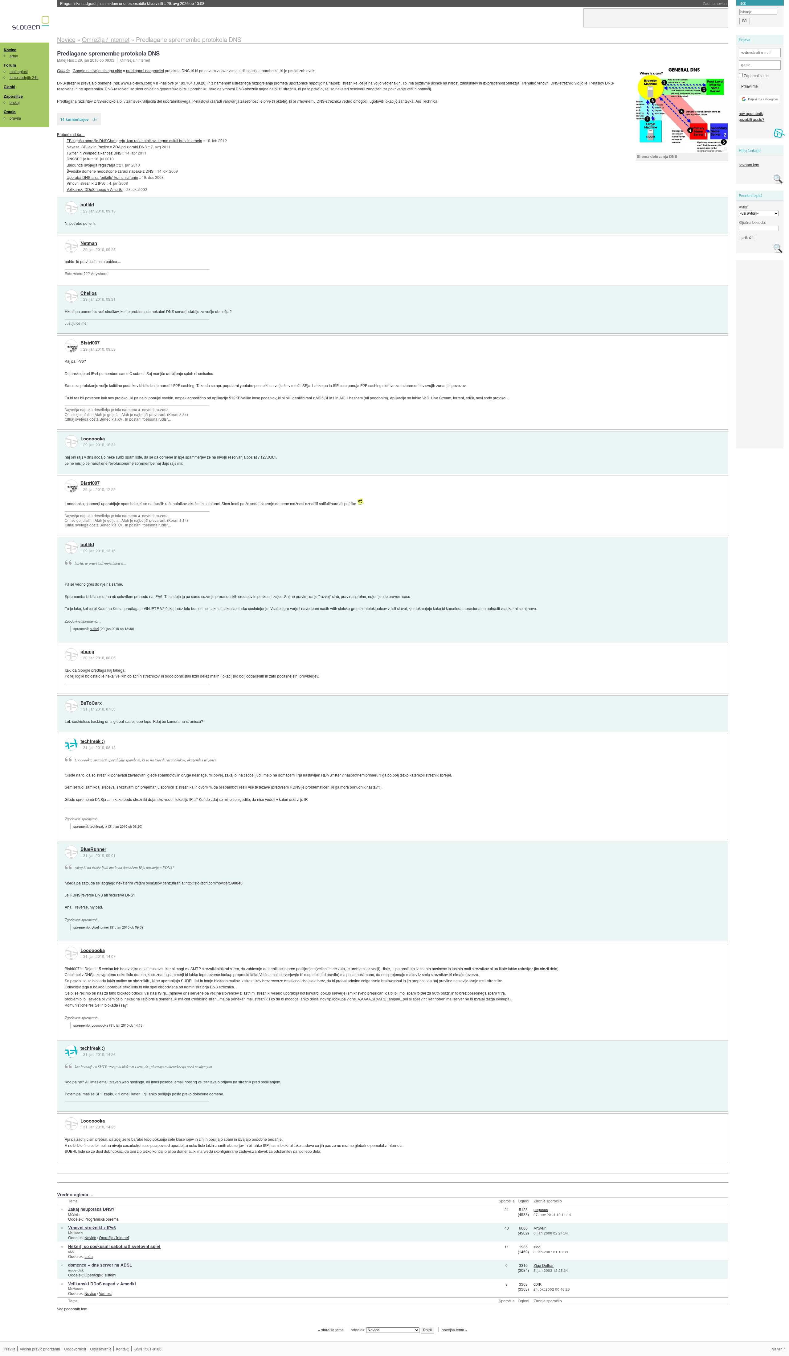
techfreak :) (92, 741)
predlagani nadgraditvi (145, 70)
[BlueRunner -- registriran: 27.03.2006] (71, 852)
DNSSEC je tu (78, 158)
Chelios (88, 293)
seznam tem (749, 164)
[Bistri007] (71, 346)
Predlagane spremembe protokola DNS (108, 53)
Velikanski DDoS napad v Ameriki (95, 189)
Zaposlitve (13, 96)
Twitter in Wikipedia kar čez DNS (94, 152)
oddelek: (358, 1329)
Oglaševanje (101, 1348)
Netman (88, 243)
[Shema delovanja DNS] (682, 110)
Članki (9, 86)
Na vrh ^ (778, 1348)
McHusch (75, 1232)
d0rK (537, 1284)
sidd (71, 1251)
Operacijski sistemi (100, 1274)
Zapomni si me (756, 75)
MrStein (74, 1214)
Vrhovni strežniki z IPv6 (86, 183)
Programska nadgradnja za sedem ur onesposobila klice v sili (132, 3)
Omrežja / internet (135, 60)
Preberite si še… (71, 134)
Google (63, 70)
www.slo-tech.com (136, 82)
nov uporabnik (751, 113)
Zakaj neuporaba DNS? (91, 1209)
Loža (88, 1256)
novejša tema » (454, 1329)
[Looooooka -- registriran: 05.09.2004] (71, 441)
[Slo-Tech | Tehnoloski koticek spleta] (31, 24)
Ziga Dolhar (543, 1265)
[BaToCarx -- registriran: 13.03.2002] (71, 705)
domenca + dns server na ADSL (100, 1265)
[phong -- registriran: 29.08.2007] (71, 654)
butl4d (87, 205)
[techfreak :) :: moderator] (71, 744)
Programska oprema (101, 1219)
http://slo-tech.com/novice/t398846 (214, 882)
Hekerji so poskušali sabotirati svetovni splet (114, 1246)
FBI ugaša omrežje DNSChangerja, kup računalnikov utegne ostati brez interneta (134, 140)
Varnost (105, 1293)
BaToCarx (91, 703)
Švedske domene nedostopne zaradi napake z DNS (110, 171)
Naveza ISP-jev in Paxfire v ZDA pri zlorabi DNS (107, 146)
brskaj (15, 102)
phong (87, 652)
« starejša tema (331, 1329)
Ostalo (10, 111)
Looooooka (92, 439)
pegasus (540, 1209)
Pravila (9, 1348)
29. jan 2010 (88, 60)
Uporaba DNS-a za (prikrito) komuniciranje (102, 177)
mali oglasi (19, 71)
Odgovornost (75, 1348)
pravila (15, 118)
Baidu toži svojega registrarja (91, 164)
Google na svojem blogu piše (97, 70)
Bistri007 (90, 343)
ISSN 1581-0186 (147, 1348)
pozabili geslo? (751, 119)
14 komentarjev (74, 119)
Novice (10, 49)
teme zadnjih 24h (24, 77)
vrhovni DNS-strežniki (555, 82)
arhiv (14, 55)
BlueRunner (93, 849)
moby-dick (76, 1269)
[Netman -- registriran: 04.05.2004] (71, 246)
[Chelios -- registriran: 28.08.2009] (71, 296)
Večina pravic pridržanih (40, 1348)
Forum (10, 65)
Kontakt (122, 1348)
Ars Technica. (426, 101)
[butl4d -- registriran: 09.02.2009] (71, 207)
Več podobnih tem (72, 1308)
